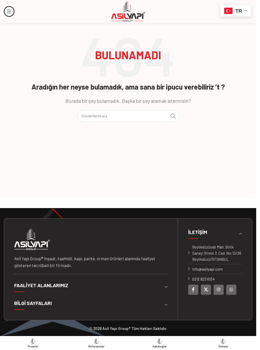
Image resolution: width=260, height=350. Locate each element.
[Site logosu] (128, 11)
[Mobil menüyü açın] (9, 11)
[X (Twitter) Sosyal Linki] (206, 290)
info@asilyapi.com (207, 269)
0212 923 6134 (203, 279)
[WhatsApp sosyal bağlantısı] (231, 290)
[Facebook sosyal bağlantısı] (193, 290)
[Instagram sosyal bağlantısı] (219, 290)
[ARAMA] (173, 116)
